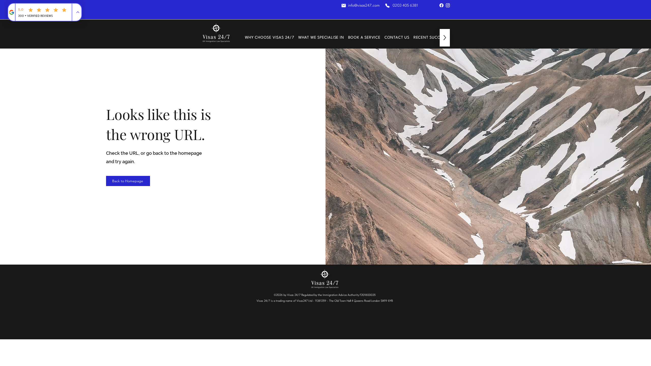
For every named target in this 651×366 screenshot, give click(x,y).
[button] (321, 38)
